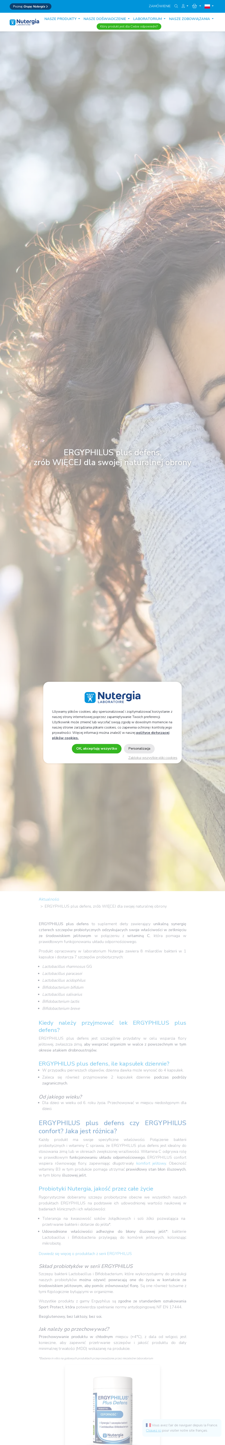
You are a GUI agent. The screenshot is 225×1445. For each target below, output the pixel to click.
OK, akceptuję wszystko (96, 748)
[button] (185, 6)
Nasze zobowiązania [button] (190, 18)
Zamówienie (160, 6)
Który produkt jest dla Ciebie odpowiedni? (129, 26)
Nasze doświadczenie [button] (105, 18)
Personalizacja (139, 748)
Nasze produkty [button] (60, 18)
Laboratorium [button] (148, 18)
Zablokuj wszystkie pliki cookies (152, 757)
